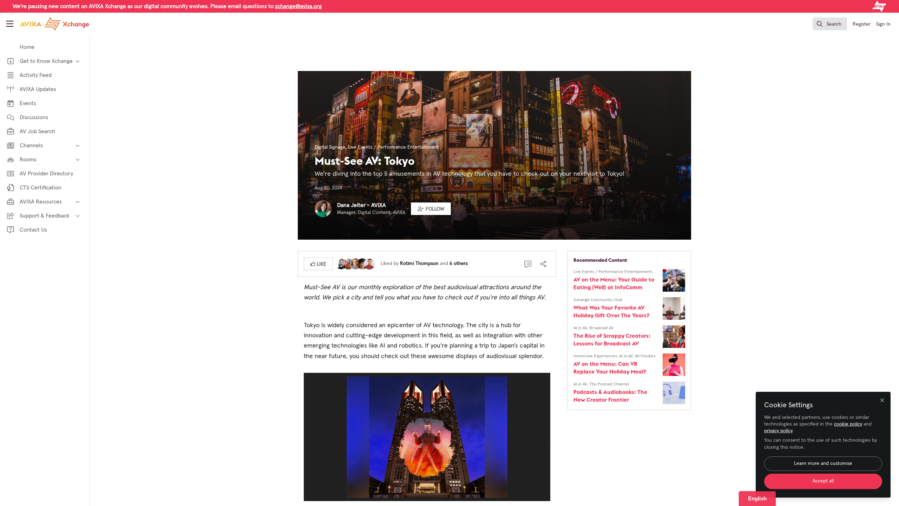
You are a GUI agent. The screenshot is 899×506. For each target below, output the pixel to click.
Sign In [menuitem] (883, 24)
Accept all (823, 481)
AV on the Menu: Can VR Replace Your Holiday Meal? (609, 367)
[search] (830, 24)
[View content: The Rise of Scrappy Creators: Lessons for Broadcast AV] (674, 336)
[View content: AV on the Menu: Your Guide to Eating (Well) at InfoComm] (674, 280)
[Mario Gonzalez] (355, 263)
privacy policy (778, 430)
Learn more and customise (823, 463)
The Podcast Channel (609, 384)
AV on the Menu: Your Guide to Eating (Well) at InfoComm (613, 283)
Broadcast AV (601, 328)
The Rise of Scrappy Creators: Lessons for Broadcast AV (611, 339)
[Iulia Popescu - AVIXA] (348, 263)
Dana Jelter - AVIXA (361, 205)
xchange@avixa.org (298, 6)
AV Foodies (645, 356)
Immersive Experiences (595, 356)
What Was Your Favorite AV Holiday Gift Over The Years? (611, 311)
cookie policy (848, 424)
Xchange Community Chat (597, 300)
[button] (431, 208)
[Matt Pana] (369, 263)
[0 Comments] (528, 264)
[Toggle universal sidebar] (10, 24)
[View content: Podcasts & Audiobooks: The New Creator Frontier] (674, 393)
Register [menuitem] (862, 24)
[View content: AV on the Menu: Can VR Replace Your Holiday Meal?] (674, 364)
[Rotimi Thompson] (341, 263)
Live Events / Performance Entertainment (393, 147)
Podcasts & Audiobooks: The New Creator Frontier (610, 395)
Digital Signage (330, 147)
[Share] (543, 264)
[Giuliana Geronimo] (362, 263)
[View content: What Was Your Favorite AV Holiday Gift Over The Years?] (674, 308)
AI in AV (580, 328)
